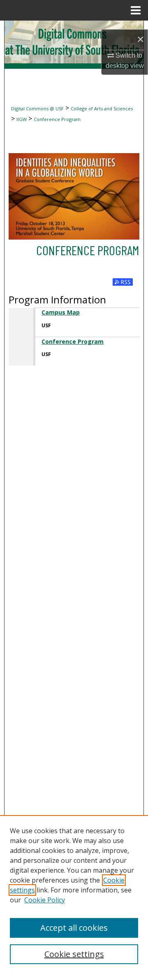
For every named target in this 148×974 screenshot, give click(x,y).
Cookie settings (74, 954)
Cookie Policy (44, 899)
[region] (74, 894)
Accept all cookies (74, 927)
